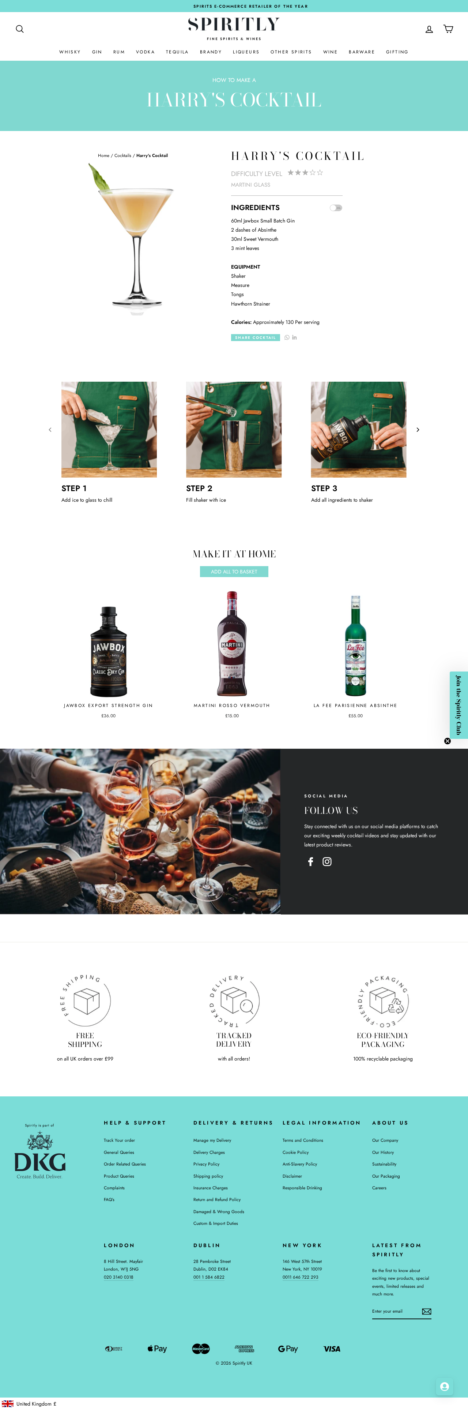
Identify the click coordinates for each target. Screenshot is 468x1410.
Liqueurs (246, 52)
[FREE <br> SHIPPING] (85, 1001)
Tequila (177, 52)
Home (103, 155)
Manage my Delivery (212, 1140)
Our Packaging (386, 1176)
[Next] (417, 429)
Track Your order (119, 1140)
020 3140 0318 (118, 1277)
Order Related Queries (125, 1164)
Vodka (145, 52)
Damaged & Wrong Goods (218, 1211)
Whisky (70, 52)
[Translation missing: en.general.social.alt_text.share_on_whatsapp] (287, 336)
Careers (379, 1188)
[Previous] (50, 429)
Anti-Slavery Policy (300, 1164)
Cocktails (122, 155)
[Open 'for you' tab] (444, 1386)
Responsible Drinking (302, 1188)
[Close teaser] (447, 741)
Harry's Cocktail (152, 155)
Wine (330, 52)
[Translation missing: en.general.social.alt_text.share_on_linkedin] (294, 336)
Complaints (114, 1188)
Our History (383, 1152)
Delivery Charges (209, 1152)
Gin (97, 52)
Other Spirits (291, 52)
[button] (459, 705)
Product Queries (119, 1176)
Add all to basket (234, 571)
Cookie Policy (296, 1152)
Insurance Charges (210, 1188)
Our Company (385, 1140)
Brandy (211, 52)
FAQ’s (109, 1199)
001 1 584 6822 (208, 1277)
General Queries (119, 1152)
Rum (119, 52)
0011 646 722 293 (300, 1277)
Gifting (397, 52)
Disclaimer (292, 1176)
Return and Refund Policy (217, 1199)
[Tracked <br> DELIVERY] (233, 1001)
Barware (362, 52)
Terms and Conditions (303, 1140)
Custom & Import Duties (215, 1223)
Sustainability (384, 1164)
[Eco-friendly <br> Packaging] (383, 1001)
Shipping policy (208, 1176)
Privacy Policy (206, 1164)
